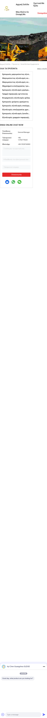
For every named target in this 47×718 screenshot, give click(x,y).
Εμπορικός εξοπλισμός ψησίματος (16, 90)
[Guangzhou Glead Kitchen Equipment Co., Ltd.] (7, 8)
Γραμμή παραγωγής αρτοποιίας (15, 94)
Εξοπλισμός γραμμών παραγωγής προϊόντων (16, 117)
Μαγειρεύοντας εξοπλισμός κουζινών (16, 78)
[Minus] (44, 666)
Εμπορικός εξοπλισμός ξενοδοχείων (16, 114)
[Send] (44, 714)
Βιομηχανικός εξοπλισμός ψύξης (16, 98)
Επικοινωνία (16, 175)
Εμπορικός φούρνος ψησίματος (15, 102)
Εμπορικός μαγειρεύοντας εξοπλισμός (16, 74)
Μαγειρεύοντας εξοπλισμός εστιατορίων (16, 82)
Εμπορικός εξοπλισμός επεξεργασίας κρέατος (16, 106)
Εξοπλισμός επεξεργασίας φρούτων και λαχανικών (16, 110)
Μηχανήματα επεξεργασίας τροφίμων (16, 86)
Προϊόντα (15, 64)
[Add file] (2, 714)
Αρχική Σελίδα (5, 64)
